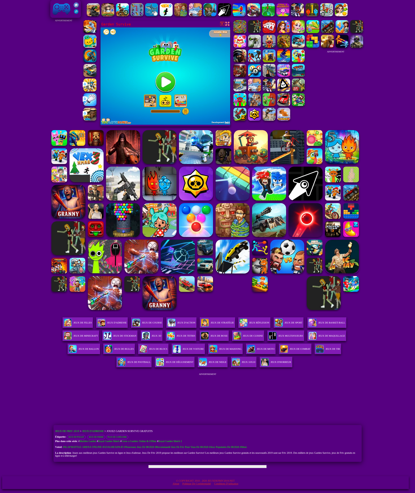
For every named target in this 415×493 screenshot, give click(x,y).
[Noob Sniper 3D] (269, 76)
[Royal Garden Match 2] (283, 32)
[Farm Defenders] (283, 46)
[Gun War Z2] (298, 90)
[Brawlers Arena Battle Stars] (254, 119)
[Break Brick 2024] (283, 61)
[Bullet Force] (239, 61)
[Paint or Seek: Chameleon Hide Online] (89, 119)
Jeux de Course (152, 322)
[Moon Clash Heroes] (89, 32)
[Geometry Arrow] (224, 15)
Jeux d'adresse (117, 322)
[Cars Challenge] (283, 76)
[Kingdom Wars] (89, 90)
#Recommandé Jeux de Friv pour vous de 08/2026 (181, 447)
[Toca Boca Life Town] (89, 46)
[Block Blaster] (312, 46)
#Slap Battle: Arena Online (82, 447)
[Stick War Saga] (254, 61)
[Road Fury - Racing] (298, 46)
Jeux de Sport (293, 322)
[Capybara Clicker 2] (283, 119)
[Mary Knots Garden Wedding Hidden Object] (298, 32)
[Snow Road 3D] (239, 90)
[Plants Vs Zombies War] (269, 105)
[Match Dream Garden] (254, 32)
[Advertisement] (64, 71)
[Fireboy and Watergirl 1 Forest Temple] (312, 15)
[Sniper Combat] (93, 15)
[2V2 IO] (269, 61)
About (176, 483)
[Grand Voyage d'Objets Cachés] (107, 15)
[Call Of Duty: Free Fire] (356, 46)
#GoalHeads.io (113, 447)
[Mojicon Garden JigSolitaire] (327, 32)
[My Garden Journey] (312, 32)
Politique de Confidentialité (196, 483)
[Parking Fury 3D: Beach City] (283, 105)
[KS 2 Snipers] (254, 46)
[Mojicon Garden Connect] (356, 32)
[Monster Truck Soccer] (298, 76)
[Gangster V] (327, 46)
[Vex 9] (166, 15)
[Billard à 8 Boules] (254, 76)
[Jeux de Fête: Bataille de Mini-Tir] (209, 15)
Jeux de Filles (82, 322)
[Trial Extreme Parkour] (122, 15)
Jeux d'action (186, 322)
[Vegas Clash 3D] (297, 15)
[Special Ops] (269, 119)
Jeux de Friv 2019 (67, 431)
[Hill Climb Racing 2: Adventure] (239, 119)
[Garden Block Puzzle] (342, 32)
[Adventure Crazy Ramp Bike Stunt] (89, 61)
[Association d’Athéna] (341, 15)
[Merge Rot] (195, 15)
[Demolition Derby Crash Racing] (89, 76)
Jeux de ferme (96, 437)
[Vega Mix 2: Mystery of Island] (180, 15)
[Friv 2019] (76, 6)
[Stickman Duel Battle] (342, 46)
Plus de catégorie (117, 437)
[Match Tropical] (298, 61)
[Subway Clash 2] (239, 76)
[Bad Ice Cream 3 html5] (283, 90)
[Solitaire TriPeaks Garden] (269, 32)
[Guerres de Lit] (254, 105)
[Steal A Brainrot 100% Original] (282, 15)
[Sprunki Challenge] (239, 105)
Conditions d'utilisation (226, 483)
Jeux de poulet (76, 437)
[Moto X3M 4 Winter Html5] (326, 15)
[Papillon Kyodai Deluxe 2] (136, 15)
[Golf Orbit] (268, 15)
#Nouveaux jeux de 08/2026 (139, 447)
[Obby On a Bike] (239, 15)
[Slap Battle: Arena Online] (89, 105)
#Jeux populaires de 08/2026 (224, 447)
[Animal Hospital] (269, 46)
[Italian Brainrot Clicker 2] (151, 15)
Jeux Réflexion (259, 322)
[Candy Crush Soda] (239, 46)
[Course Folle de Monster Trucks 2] (253, 15)
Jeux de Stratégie (222, 322)
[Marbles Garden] (239, 32)
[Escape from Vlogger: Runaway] (298, 105)
